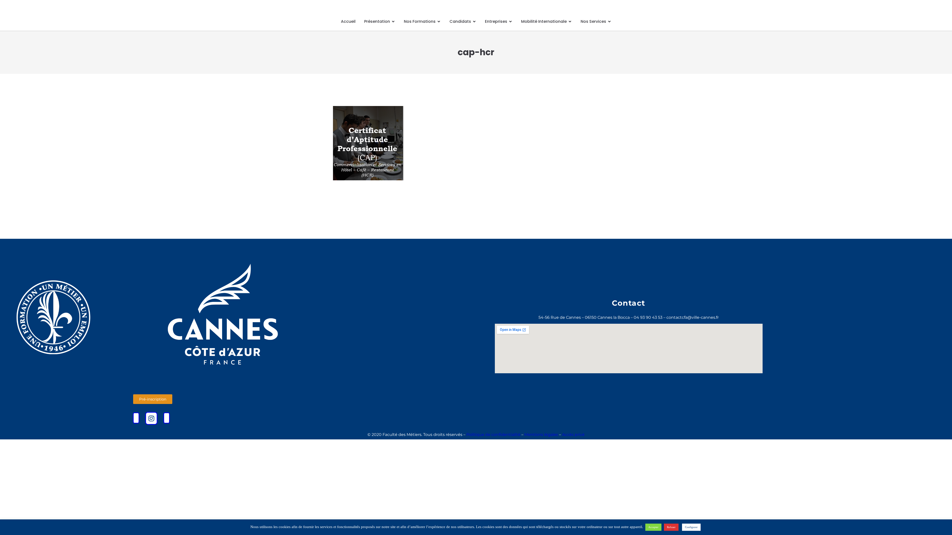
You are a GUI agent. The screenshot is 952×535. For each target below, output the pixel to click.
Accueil (348, 21)
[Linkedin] (166, 418)
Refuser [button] (671, 527)
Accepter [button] (653, 527)
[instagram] (151, 418)
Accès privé (573, 434)
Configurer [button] (691, 527)
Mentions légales (541, 434)
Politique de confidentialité (493, 434)
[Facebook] (136, 418)
